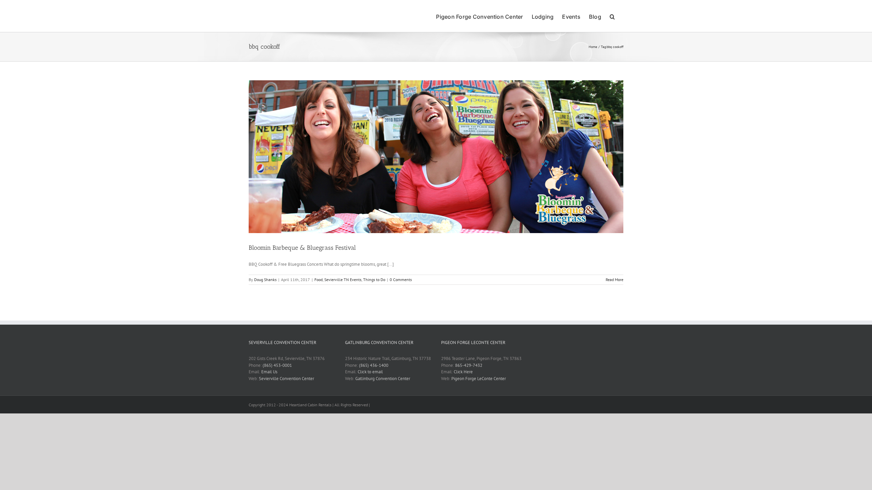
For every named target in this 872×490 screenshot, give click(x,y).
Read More (614, 279)
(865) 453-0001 (277, 365)
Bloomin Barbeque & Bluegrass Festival (302, 247)
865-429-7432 (468, 365)
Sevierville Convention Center (286, 378)
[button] (612, 16)
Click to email (370, 372)
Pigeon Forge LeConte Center (478, 378)
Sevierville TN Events (342, 279)
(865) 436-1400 (373, 365)
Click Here (463, 372)
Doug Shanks (265, 279)
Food (318, 279)
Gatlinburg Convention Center (382, 378)
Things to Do (374, 279)
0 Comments (401, 279)
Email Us (269, 372)
